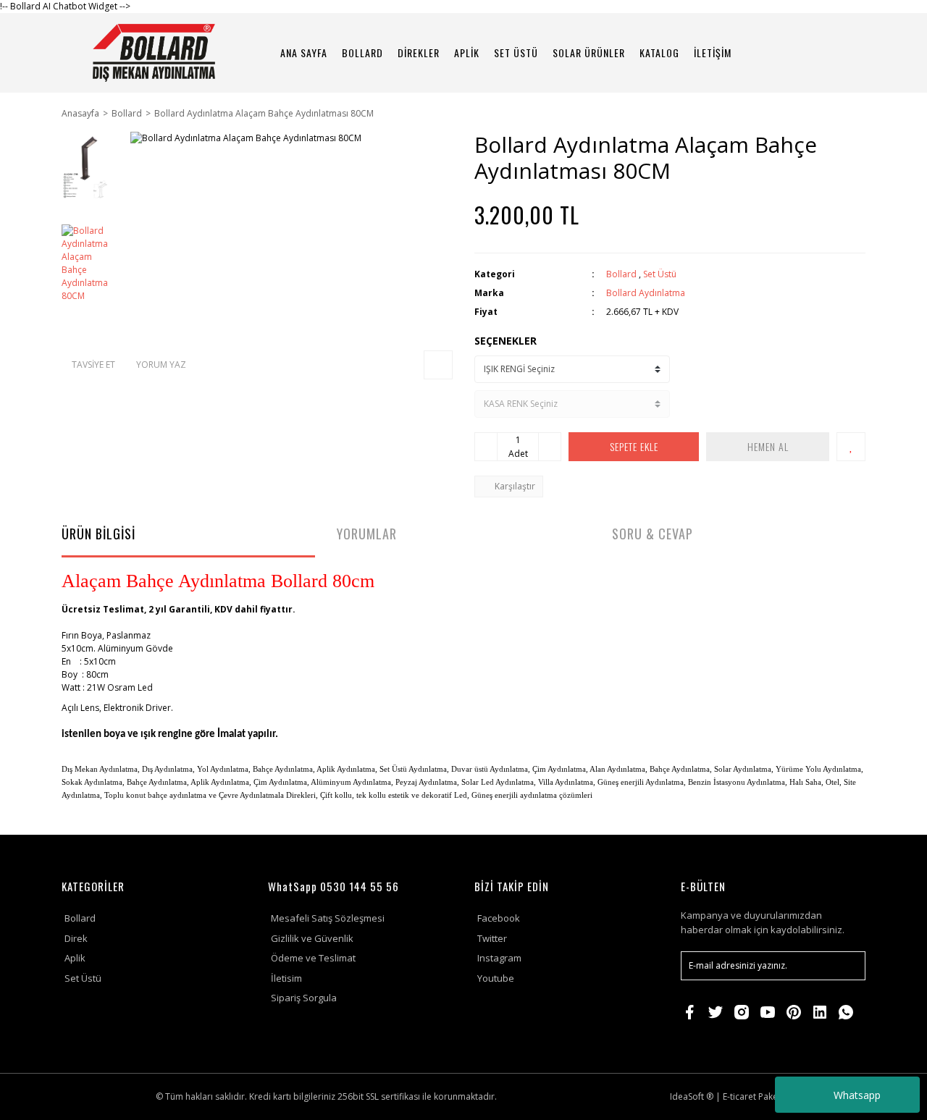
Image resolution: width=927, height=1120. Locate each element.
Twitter (492, 938)
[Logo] (154, 53)
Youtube (495, 978)
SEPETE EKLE (634, 446)
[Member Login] (807, 52)
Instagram (499, 957)
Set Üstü (659, 274)
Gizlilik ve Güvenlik (312, 938)
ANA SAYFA (303, 52)
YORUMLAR (367, 533)
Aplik (74, 957)
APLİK (466, 52)
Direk (76, 938)
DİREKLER (419, 52)
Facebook (498, 918)
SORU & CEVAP (652, 533)
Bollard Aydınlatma (645, 293)
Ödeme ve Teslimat (313, 957)
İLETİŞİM (712, 52)
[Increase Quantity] (550, 446)
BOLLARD (362, 52)
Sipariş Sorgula (304, 997)
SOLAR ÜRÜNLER (589, 52)
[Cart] (848, 52)
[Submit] (847, 965)
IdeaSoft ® (691, 1096)
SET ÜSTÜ (516, 52)
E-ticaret (739, 1096)
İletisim (286, 978)
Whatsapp (857, 1095)
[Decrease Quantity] (486, 446)
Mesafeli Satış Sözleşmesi (328, 918)
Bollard (621, 274)
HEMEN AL (768, 446)
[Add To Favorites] (850, 446)
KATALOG (659, 52)
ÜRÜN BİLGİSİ (98, 533)
